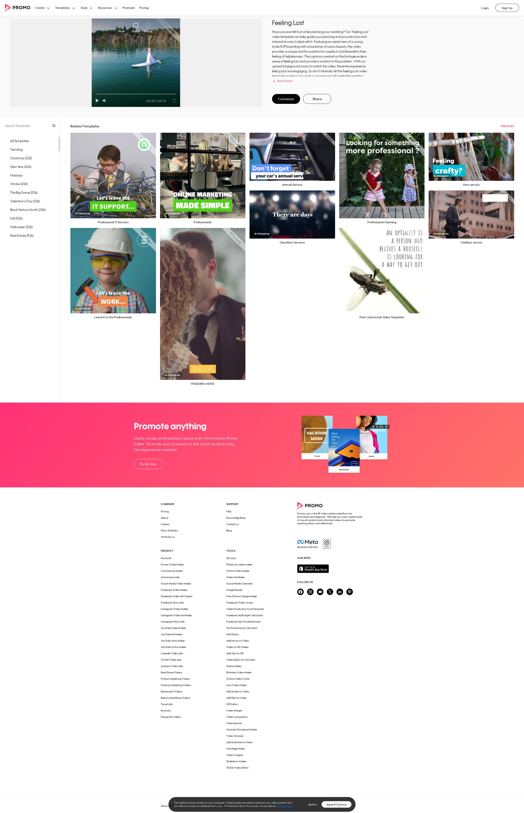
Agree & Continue (336, 804)
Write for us (168, 536)
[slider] (96, 94)
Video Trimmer (235, 735)
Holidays (16, 175)
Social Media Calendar (239, 583)
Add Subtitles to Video (239, 742)
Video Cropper (234, 754)
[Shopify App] (330, 568)
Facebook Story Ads (172, 602)
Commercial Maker (172, 570)
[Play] (97, 100)
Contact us (232, 524)
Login (485, 8)
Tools (84, 7)
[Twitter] (330, 592)
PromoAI (129, 7)
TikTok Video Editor (237, 767)
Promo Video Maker (172, 564)
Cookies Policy (285, 805)
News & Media (169, 530)
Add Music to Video (237, 640)
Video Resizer (234, 723)
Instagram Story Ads (173, 621)
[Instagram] (326, 544)
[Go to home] (20, 8)
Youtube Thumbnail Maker (241, 729)
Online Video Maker (238, 570)
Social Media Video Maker (176, 583)
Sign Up (507, 8)
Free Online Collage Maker (241, 596)
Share (317, 99)
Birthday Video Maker (239, 672)
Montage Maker (235, 748)
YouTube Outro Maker (173, 647)
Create (40, 7)
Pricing (144, 7)
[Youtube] (320, 592)
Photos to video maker (239, 564)
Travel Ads (167, 704)
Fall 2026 (16, 218)
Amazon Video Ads (172, 666)
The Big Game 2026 (24, 192)
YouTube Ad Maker (171, 634)
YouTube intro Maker (173, 640)
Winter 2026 (19, 184)
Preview (113, 171)
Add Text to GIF (235, 653)
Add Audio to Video (237, 691)
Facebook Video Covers (239, 602)
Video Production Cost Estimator (245, 608)
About (164, 517)
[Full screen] (174, 100)
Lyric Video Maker (236, 685)
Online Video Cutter (238, 678)
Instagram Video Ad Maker (176, 615)
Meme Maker (234, 666)
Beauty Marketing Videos (175, 697)
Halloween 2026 (21, 227)
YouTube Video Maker (173, 628)
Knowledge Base (236, 517)
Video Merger (234, 710)
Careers (165, 524)
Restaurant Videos (171, 691)
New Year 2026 (20, 167)
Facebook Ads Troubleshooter (243, 621)
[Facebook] (307, 544)
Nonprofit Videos (171, 716)
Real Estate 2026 (22, 235)
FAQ (229, 511)
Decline (312, 804)
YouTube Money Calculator (241, 628)
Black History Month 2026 (28, 210)
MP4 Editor (232, 634)
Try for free (148, 464)
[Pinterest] (349, 592)
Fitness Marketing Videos (175, 678)
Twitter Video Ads (171, 659)
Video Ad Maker (235, 577)
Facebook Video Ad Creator (177, 596)
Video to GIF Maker (237, 647)
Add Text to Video (236, 697)
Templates (62, 7)
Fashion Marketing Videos (176, 685)
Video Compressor (237, 716)
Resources (105, 7)
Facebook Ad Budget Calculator (244, 615)
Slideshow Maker (236, 761)
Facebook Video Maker (174, 589)
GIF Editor (232, 704)
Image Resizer (234, 589)
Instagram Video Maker (174, 608)
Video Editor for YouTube (240, 659)
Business (166, 710)
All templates (19, 141)
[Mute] (105, 100)
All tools (231, 558)
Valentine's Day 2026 (25, 201)
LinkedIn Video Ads (172, 653)
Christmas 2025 (21, 158)
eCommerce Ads (170, 577)
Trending (16, 149)
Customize (286, 99)
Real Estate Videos (171, 672)
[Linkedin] (340, 592)
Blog (229, 530)
